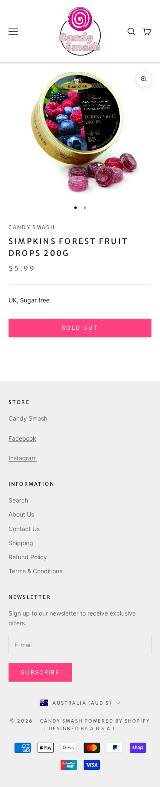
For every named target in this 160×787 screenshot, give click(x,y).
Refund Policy (28, 556)
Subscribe (40, 672)
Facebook (22, 438)
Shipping (21, 542)
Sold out (80, 327)
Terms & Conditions (35, 571)
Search (18, 500)
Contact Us (24, 528)
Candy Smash (32, 227)
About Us (21, 514)
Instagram (23, 458)
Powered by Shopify (117, 721)
